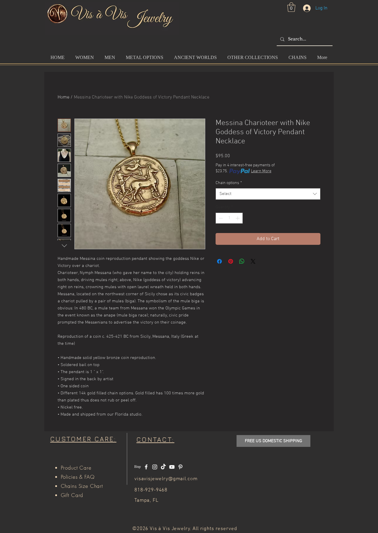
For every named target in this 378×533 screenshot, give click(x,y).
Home (63, 97)
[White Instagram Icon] (154, 467)
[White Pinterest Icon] (180, 467)
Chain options (229, 183)
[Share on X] (253, 261)
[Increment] (238, 218)
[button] (291, 7)
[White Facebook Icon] (146, 467)
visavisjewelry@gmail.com (165, 479)
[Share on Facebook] (219, 261)
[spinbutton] (229, 218)
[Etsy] (137, 467)
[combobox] (268, 194)
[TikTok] (163, 467)
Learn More (261, 171)
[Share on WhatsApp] (241, 261)
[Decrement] (220, 218)
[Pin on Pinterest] (230, 261)
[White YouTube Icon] (172, 467)
